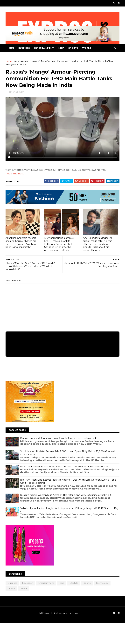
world (86, 48)
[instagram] (113, 3)
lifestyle (73, 583)
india (61, 48)
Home (10, 48)
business (24, 48)
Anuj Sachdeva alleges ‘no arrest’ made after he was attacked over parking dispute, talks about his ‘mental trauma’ (97, 244)
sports (73, 48)
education (27, 583)
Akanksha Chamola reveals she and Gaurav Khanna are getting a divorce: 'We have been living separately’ (21, 242)
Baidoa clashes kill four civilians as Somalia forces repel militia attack (58, 438)
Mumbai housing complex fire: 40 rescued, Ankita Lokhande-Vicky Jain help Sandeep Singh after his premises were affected (59, 244)
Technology (102, 583)
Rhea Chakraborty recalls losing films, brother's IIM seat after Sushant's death (64, 466)
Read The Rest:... (16, 173)
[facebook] (118, 3)
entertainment (44, 48)
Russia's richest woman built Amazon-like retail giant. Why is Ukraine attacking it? (66, 495)
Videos (11, 588)
